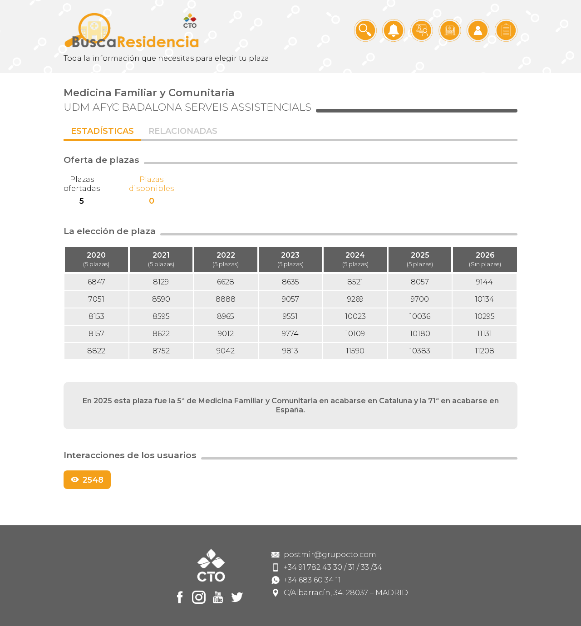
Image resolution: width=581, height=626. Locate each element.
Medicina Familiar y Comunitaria (149, 92)
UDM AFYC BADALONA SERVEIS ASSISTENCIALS (187, 107)
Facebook (180, 597)
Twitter (237, 597)
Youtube (218, 597)
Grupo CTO (132, 30)
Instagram (199, 597)
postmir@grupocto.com (330, 554)
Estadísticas (102, 131)
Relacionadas (182, 131)
